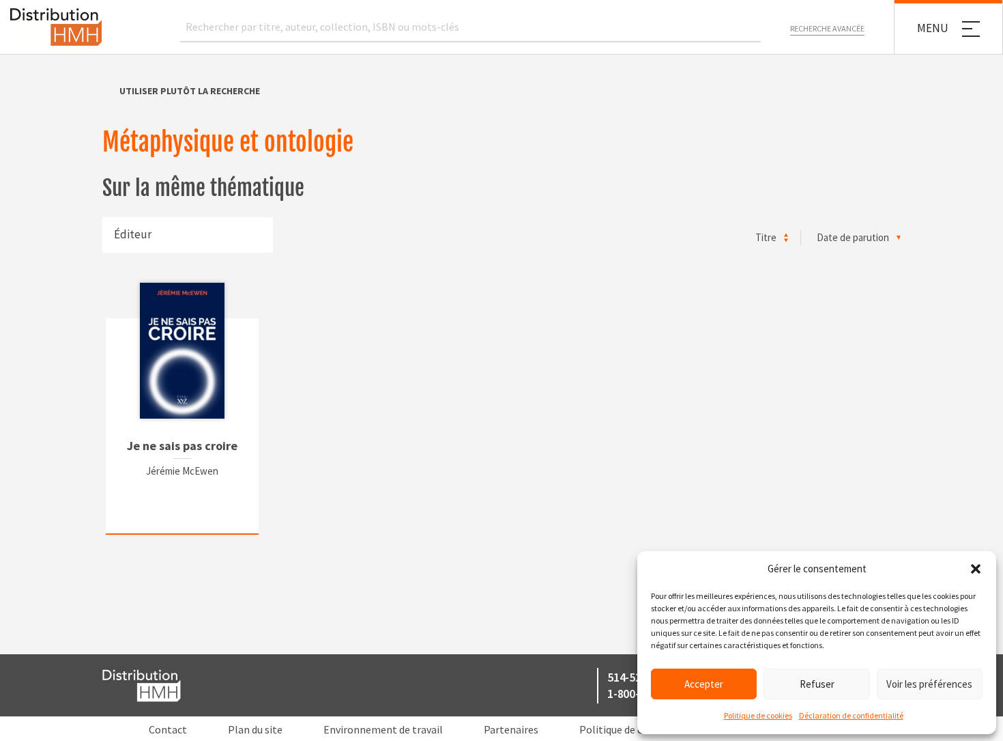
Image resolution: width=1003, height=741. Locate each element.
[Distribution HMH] (56, 27)
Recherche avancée (827, 28)
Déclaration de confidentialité (851, 715)
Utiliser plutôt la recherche (189, 91)
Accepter (703, 683)
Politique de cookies (758, 715)
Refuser (817, 683)
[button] (976, 569)
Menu (932, 28)
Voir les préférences (929, 683)
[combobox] (187, 235)
